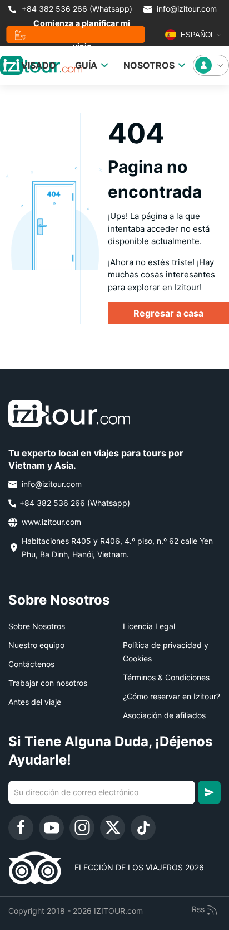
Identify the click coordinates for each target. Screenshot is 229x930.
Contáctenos (31, 664)
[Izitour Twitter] (112, 827)
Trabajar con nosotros (47, 683)
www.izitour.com (50, 522)
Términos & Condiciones (166, 677)
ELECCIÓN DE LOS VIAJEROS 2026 (132, 867)
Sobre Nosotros (36, 626)
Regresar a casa (168, 313)
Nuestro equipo (36, 645)
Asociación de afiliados (164, 715)
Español (196, 35)
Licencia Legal (149, 626)
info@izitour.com (187, 8)
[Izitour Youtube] (51, 827)
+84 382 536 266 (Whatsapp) (75, 8)
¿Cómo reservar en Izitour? (171, 696)
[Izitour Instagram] (81, 827)
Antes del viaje (34, 702)
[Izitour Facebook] (20, 827)
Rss (199, 909)
